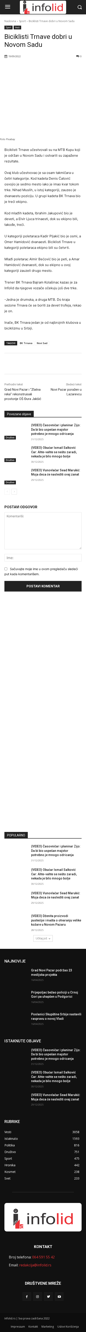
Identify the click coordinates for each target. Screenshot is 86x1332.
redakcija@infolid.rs (35, 1265)
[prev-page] (7, 492)
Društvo (10, 437)
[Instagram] (37, 1296)
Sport (22, 21)
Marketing (47, 1326)
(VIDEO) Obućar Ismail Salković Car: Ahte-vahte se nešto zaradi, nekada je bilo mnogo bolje (54, 452)
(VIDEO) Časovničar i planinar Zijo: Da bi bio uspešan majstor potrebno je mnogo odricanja (55, 429)
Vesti (17, 27)
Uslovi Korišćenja (68, 1326)
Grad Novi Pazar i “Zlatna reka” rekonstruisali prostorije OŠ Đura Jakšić (22, 394)
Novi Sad (42, 343)
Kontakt (33, 1326)
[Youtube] (59, 1296)
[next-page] (14, 492)
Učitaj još (41, 938)
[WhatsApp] (43, 67)
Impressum (18, 1326)
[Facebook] (22, 67)
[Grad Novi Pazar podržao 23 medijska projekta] (16, 976)
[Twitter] (32, 67)
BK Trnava (26, 343)
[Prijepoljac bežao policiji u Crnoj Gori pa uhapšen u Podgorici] (16, 998)
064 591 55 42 (43, 1257)
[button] (79, 7)
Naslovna (10, 21)
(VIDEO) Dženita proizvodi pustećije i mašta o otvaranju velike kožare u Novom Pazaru (56, 920)
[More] (53, 67)
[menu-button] (7, 7)
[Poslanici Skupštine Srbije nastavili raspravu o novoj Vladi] (16, 1020)
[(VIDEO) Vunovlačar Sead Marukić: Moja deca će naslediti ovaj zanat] (16, 476)
